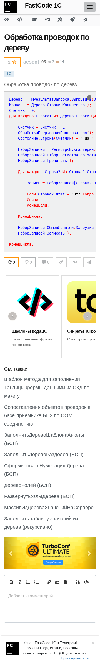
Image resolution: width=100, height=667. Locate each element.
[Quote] (77, 582)
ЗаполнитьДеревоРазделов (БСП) (44, 454)
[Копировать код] (89, 98)
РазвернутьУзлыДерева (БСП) (39, 496)
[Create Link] (48, 582)
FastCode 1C (43, 5)
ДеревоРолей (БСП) (27, 485)
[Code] (86, 582)
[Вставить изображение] (57, 582)
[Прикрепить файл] (65, 582)
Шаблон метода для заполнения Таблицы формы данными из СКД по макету (46, 387)
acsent (31, 62)
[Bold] (11, 582)
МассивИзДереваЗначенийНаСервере (49, 507)
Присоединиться (75, 658)
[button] (11, 553)
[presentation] (50, 596)
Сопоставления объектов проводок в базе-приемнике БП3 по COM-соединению (47, 415)
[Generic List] (28, 582)
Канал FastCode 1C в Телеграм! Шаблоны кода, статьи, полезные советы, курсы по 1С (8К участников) (54, 648)
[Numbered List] (36, 582)
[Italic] (20, 582)
